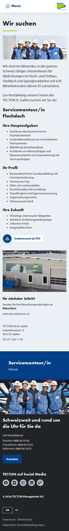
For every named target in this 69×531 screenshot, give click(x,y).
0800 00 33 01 (25, 444)
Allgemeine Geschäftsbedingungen (23, 525)
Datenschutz (25, 519)
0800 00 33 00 (21, 440)
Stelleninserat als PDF (27, 238)
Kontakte (12, 459)
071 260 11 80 (15, 339)
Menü (15, 6)
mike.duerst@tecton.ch (16, 313)
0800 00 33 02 (23, 448)
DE (7, 510)
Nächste (29, 365)
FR (16, 510)
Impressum (9, 519)
